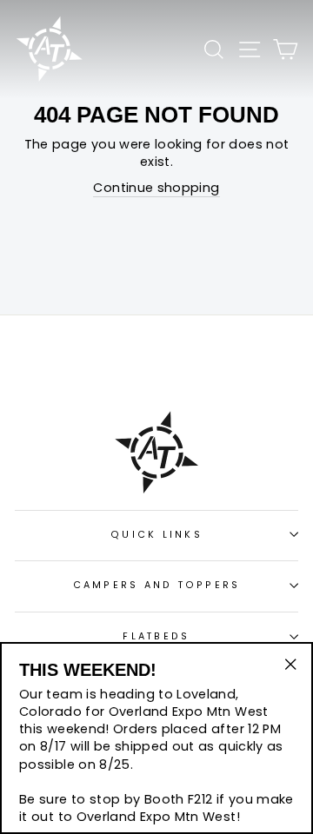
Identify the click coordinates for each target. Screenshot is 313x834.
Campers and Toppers (157, 585)
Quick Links (156, 534)
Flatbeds (156, 636)
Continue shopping (156, 187)
